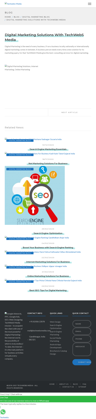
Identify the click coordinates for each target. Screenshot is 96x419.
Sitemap (82, 387)
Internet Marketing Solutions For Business (48, 262)
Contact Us (68, 387)
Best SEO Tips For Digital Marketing (48, 290)
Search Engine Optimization (48, 233)
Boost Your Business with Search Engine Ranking (48, 247)
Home (8, 17)
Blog (17, 17)
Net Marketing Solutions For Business (48, 163)
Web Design (55, 322)
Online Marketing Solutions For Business (48, 276)
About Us (63, 384)
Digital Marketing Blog (36, 17)
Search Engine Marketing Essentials (48, 149)
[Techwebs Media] (13, 3)
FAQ (84, 384)
